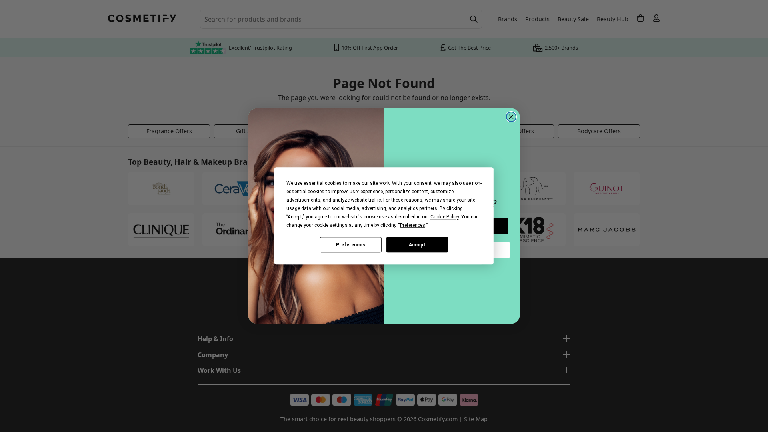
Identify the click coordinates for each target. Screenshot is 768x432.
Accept (417, 245)
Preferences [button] (412, 225)
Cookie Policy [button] (444, 217)
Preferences (350, 245)
